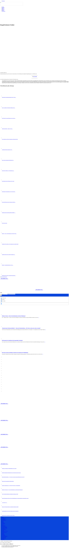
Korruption (3, 518)
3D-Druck (3, 531)
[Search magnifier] (1, 295)
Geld (2, 516)
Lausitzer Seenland (4, 532)
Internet (3, 521)
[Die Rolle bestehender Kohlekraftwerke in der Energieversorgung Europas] (3, 471)
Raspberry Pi (3, 525)
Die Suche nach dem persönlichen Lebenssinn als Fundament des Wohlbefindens (15, 352)
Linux (2, 524)
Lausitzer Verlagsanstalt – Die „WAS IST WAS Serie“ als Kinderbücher (11, 485)
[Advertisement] (34, 17)
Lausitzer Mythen (4, 529)
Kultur (3, 9)
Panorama (3, 7)
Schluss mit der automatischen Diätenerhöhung (8, 481)
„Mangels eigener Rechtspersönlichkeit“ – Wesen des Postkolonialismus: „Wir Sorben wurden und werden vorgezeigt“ (21, 328)
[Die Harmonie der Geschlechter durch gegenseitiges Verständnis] (8, 338)
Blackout (3, 533)
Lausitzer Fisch (4, 538)
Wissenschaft (3, 11)
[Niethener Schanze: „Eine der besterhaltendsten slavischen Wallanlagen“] (8, 314)
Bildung (3, 522)
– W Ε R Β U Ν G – (4, 502)
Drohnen (3, 530)
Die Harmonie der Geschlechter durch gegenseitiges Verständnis (12, 340)
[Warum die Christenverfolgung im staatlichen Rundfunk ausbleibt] (3, 505)
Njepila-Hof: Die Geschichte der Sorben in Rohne (8, 515)
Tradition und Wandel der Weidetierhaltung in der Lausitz (9, 468)
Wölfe (2, 517)
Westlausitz (3, 534)
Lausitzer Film (4, 537)
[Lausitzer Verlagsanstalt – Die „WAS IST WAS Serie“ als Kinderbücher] (3, 484)
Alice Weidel (35, 76)
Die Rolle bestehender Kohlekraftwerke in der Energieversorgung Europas (11, 472)
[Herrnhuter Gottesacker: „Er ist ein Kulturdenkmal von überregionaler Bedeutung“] (3, 488)
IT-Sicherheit (3, 535)
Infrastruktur (3, 523)
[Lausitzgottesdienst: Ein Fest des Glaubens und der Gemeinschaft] (3, 509)
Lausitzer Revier (4, 520)
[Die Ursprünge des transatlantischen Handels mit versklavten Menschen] (3, 384)
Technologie (3, 519)
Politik (3, 8)
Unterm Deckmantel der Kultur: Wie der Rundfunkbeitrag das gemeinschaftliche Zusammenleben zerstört (15, 498)
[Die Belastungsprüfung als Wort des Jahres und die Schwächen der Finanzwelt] (3, 386)
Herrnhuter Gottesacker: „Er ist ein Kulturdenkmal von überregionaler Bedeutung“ (12, 489)
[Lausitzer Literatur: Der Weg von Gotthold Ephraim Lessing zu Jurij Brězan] (3, 370)
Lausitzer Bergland (4, 526)
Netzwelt (3, 10)
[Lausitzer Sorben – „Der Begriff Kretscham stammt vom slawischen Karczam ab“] (3, 379)
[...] (38, 317)
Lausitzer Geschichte (4, 527)
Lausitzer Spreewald (4, 528)
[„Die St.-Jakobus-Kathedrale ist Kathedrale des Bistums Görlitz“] (3, 492)
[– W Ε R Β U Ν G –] (7, 418)
